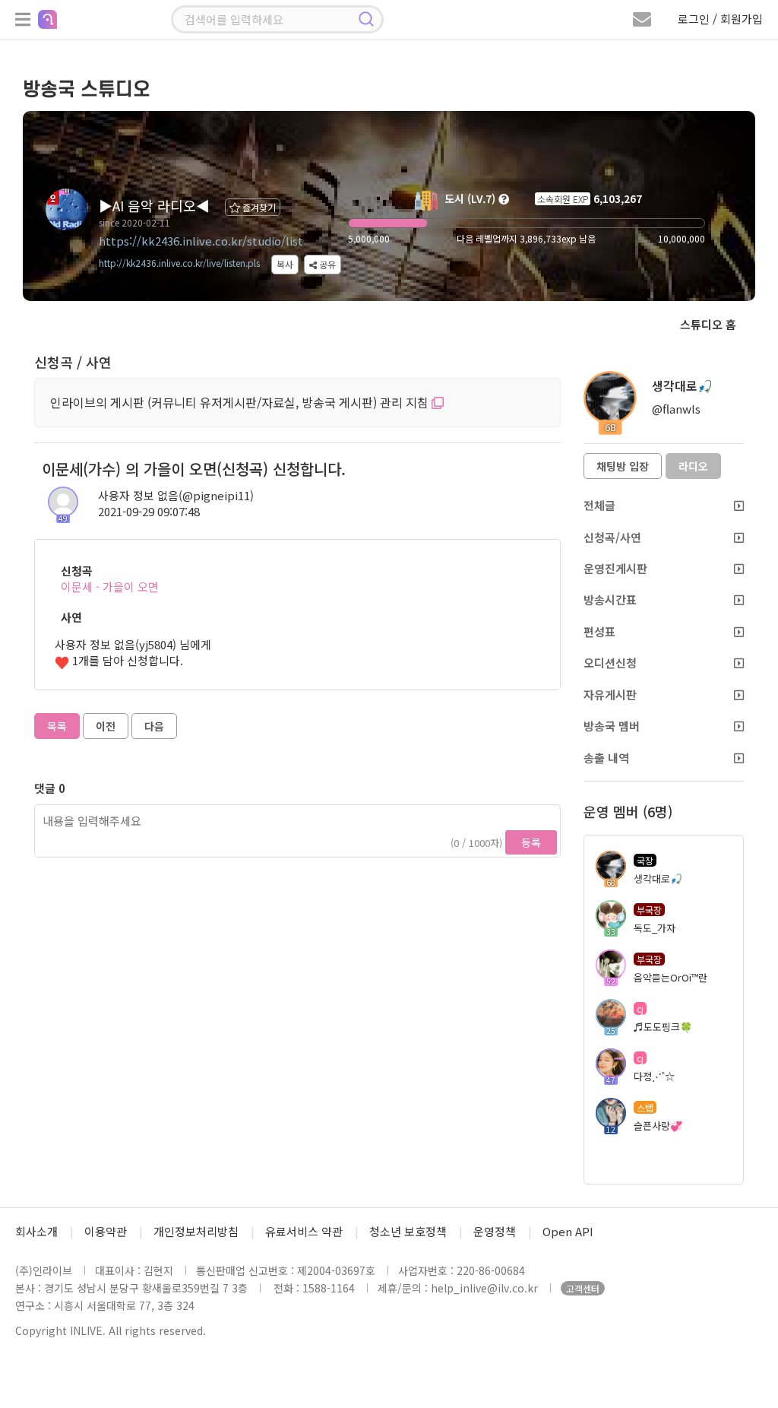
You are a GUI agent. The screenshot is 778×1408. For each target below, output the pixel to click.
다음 (154, 726)
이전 (105, 726)
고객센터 (582, 1288)
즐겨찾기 (258, 207)
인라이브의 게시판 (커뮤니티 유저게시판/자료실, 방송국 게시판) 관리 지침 (241, 402)
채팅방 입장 (622, 466)
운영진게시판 (615, 568)
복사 (285, 264)
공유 (326, 264)
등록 (531, 842)
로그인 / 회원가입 (720, 19)
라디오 (693, 466)
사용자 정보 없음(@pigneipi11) (176, 495)
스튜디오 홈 (708, 324)
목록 (57, 726)
